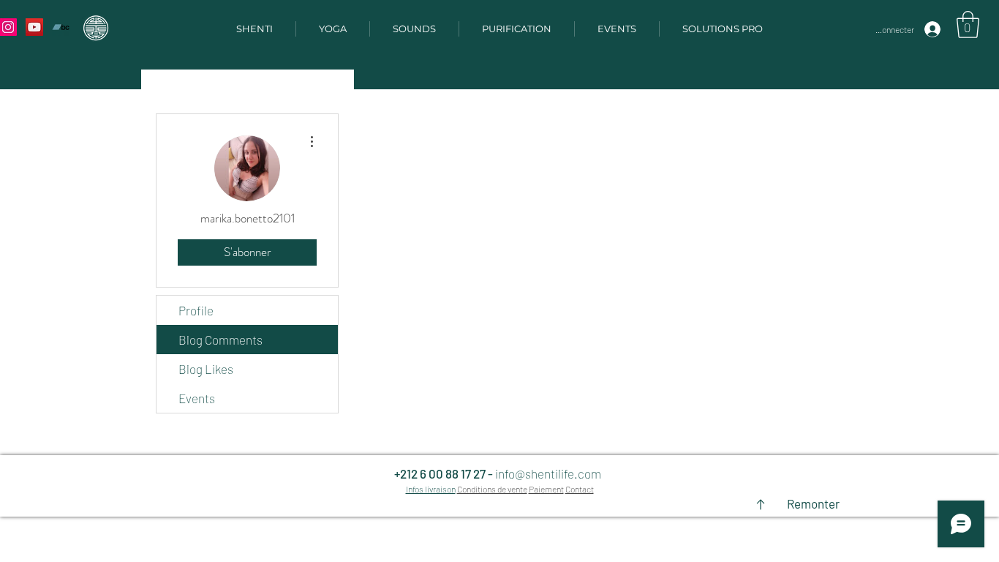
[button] (968, 24)
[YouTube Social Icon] (34, 27)
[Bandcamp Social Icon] (60, 27)
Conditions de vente (492, 489)
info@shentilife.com (548, 473)
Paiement (546, 489)
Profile (196, 310)
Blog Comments (220, 339)
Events (196, 398)
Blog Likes (205, 368)
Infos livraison (431, 489)
